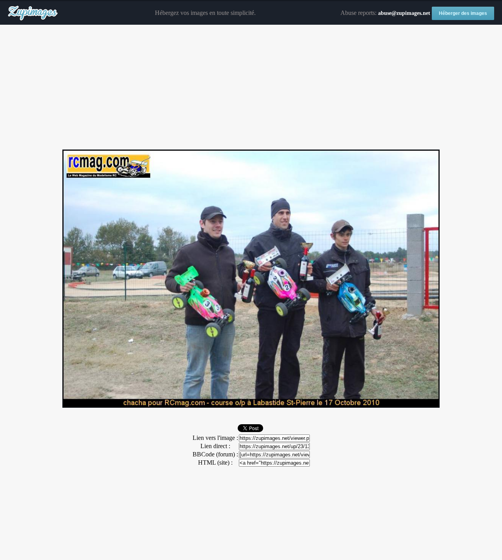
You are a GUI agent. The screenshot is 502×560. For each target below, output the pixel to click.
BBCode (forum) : (215, 454)
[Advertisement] (251, 87)
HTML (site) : (215, 462)
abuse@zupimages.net (404, 13)
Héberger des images (463, 13)
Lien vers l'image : (215, 437)
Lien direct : (215, 446)
